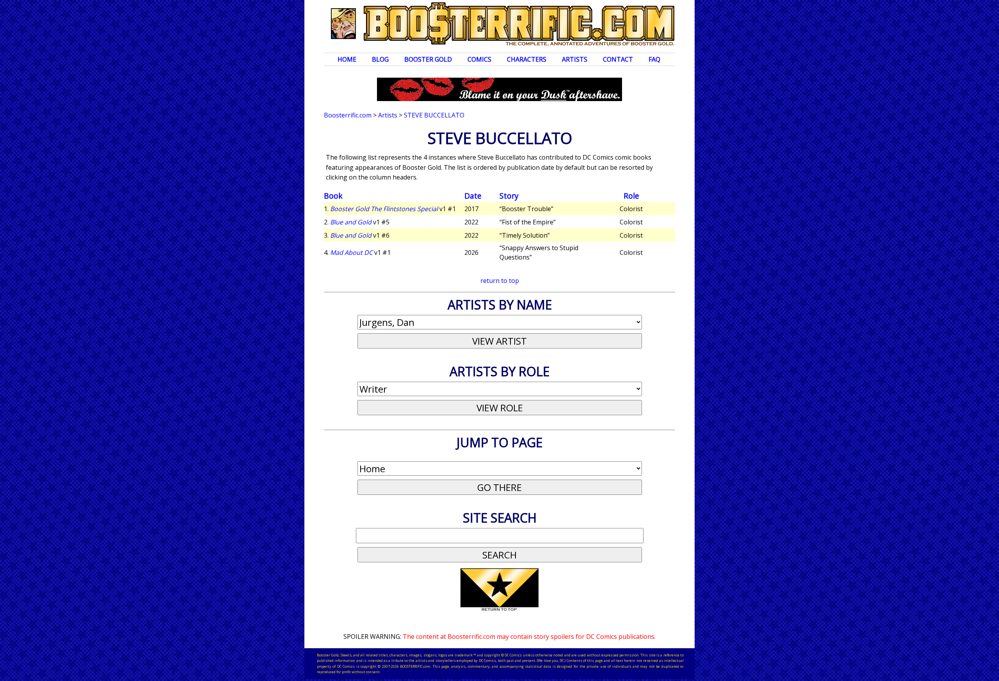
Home (347, 59)
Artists (574, 59)
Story (509, 195)
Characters (526, 59)
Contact (618, 59)
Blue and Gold (351, 222)
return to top (499, 280)
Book (333, 195)
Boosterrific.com (348, 115)
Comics (479, 59)
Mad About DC (351, 252)
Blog (380, 59)
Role (631, 195)
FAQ (654, 59)
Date (473, 195)
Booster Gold (428, 59)
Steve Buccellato (434, 115)
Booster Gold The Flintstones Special (384, 208)
